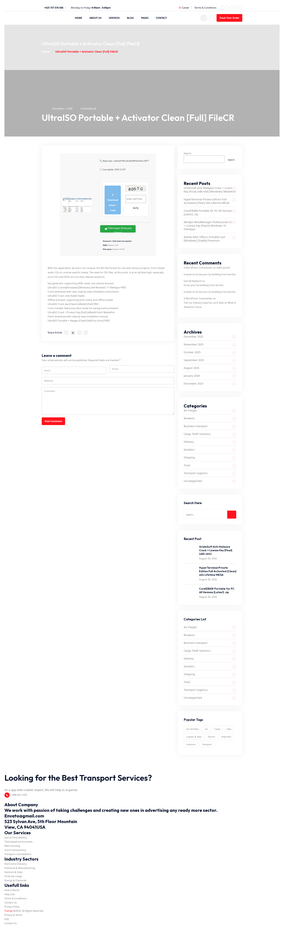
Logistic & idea (193, 736)
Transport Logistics (196, 473)
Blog (130, 18)
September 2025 (194, 360)
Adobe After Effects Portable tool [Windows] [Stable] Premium (204, 238)
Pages (145, 18)
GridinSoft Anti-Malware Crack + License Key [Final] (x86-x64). (215, 550)
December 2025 (193, 336)
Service (211, 736)
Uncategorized (193, 481)
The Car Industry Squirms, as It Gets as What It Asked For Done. (210, 305)
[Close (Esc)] (18, 928)
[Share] (14, 928)
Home (78, 18)
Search (187, 153)
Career (185, 7)
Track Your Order (229, 18)
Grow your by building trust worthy (215, 274)
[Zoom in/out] (6, 928)
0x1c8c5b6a (192, 728)
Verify (135, 208)
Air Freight (190, 410)
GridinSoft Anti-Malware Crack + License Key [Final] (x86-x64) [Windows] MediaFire (210, 189)
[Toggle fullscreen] (10, 928)
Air (206, 728)
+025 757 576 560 (53, 7)
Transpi (8, 910)
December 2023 (193, 383)
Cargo (217, 728)
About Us (95, 18)
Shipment (226, 736)
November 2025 (194, 344)
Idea (229, 728)
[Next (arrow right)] (10, 932)
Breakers (189, 418)
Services (114, 18)
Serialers (189, 449)
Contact (161, 18)
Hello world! (223, 267)
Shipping (189, 457)
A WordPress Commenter (198, 267)
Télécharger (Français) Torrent (119, 230)
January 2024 (192, 375)
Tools (187, 465)
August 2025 (191, 368)
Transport (207, 744)
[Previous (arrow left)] (6, 932)
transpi (188, 274)
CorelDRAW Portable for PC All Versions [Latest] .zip (208, 212)
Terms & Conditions (205, 7)
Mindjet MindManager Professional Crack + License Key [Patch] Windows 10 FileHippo (209, 225)
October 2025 (192, 352)
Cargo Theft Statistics (197, 434)
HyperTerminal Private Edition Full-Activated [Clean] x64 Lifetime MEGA (206, 201)
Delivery (189, 442)
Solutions (191, 744)
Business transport (196, 426)
